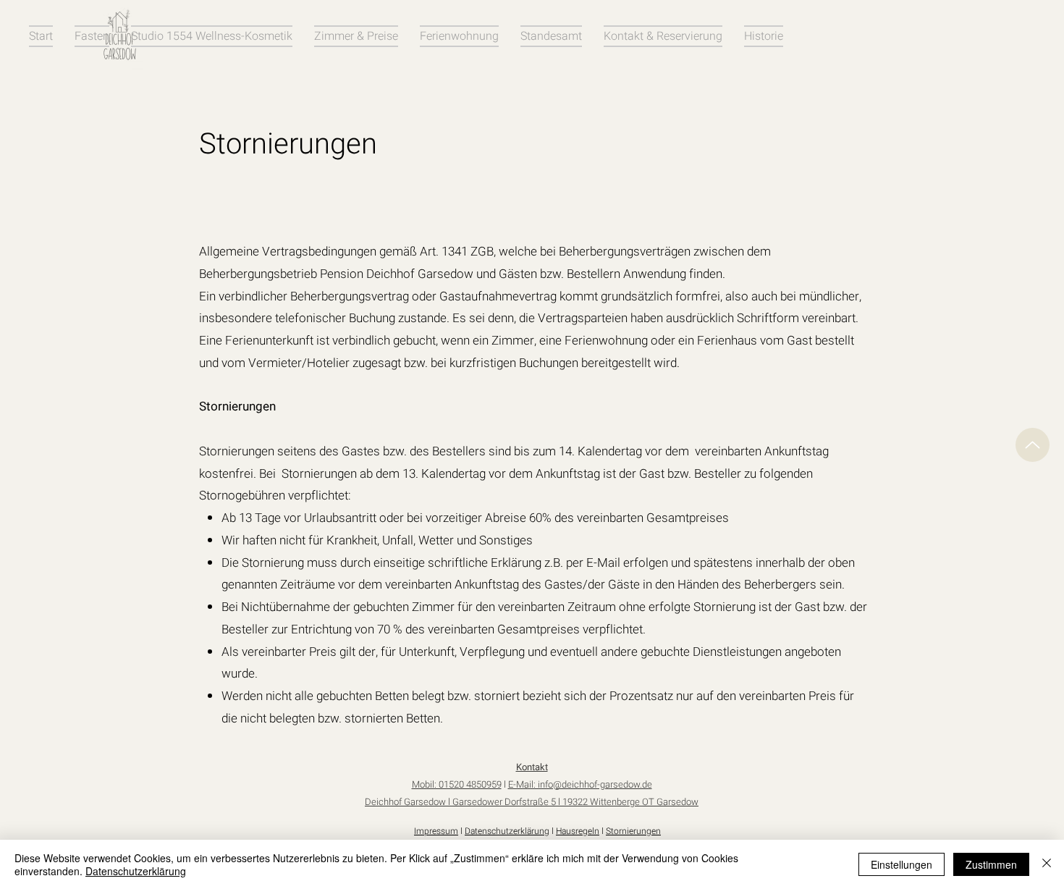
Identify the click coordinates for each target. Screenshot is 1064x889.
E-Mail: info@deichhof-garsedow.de (580, 784)
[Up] (1033, 445)
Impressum (436, 831)
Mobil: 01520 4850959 (457, 784)
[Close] (1046, 864)
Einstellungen (901, 864)
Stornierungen (633, 831)
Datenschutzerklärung (507, 831)
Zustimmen (991, 864)
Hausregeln (577, 831)
